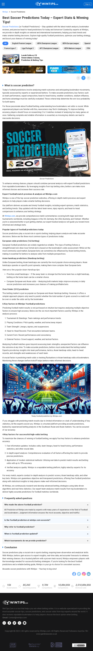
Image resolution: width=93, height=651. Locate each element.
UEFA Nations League (72, 48)
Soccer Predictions (10, 26)
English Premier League (21, 43)
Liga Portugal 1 (28, 48)
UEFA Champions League (47, 43)
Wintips (5, 12)
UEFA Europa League (70, 43)
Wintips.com (10, 216)
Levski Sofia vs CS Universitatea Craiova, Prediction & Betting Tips (32, 57)
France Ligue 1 (10, 48)
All (5, 43)
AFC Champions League (49, 48)
